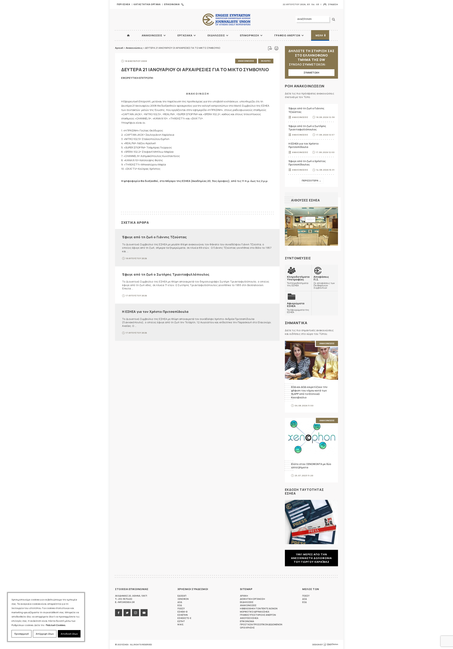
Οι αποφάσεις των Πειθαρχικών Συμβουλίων (324, 282)
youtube (144, 612)
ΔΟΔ (179, 602)
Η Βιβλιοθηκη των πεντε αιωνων (258, 608)
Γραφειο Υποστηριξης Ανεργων (258, 614)
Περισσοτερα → (311, 180)
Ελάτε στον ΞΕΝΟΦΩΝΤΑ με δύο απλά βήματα (311, 465)
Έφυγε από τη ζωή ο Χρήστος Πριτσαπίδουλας (307, 162)
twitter (127, 612)
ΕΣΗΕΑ (226, 19)
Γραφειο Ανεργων (287, 35)
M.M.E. (180, 624)
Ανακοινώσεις (134, 47)
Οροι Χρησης (247, 627)
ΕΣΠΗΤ (181, 621)
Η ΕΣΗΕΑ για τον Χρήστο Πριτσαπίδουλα (155, 311)
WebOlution (330, 644)
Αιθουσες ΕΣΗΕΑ (305, 200)
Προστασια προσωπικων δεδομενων (261, 624)
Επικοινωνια (172, 4)
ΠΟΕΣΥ (181, 608)
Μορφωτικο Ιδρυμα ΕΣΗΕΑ (254, 611)
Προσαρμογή (21, 633)
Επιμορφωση (249, 35)
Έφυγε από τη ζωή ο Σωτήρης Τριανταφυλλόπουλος (166, 274)
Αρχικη (244, 595)
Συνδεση (333, 4)
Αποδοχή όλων (69, 633)
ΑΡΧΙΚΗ (128, 35)
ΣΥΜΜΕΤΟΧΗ (311, 72)
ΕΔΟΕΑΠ (181, 595)
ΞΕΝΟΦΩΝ (183, 598)
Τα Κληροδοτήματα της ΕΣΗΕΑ (298, 281)
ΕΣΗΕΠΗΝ (182, 614)
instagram (135, 612)
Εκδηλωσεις (216, 35)
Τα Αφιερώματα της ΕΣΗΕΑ (298, 307)
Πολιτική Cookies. (56, 625)
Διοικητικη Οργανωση (252, 598)
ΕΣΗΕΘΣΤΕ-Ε (184, 618)
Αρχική (119, 47)
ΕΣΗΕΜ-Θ (182, 611)
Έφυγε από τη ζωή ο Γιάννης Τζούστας (154, 237)
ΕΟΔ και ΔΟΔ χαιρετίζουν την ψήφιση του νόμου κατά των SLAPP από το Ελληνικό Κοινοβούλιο (309, 392)
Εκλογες (266, 61)
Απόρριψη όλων (45, 633)
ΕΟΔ (179, 605)
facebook (118, 612)
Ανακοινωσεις (152, 35)
